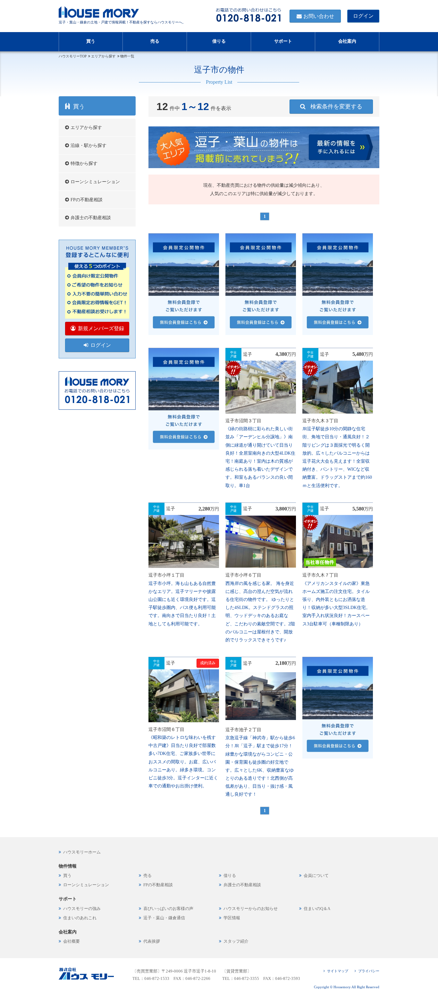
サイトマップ (337, 971)
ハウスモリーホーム (82, 852)
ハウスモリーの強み (82, 908)
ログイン (363, 16)
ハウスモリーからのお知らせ (250, 908)
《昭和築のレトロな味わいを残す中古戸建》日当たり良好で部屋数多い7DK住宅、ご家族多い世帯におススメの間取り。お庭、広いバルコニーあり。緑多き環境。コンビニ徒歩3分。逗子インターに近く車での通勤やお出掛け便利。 (183, 761)
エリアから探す (103, 56)
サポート (283, 41)
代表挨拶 (151, 941)
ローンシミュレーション (95, 181)
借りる (219, 41)
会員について (316, 875)
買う (90, 41)
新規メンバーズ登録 (101, 328)
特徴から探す (84, 163)
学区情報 (231, 918)
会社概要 (71, 941)
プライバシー (368, 971)
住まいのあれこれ (80, 918)
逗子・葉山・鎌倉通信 (164, 918)
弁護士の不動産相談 (91, 217)
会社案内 (347, 41)
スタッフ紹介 (235, 941)
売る (154, 41)
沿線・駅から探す (88, 145)
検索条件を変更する (336, 106)
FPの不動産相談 (87, 199)
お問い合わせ (318, 16)
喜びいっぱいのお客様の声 (168, 908)
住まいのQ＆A (317, 908)
